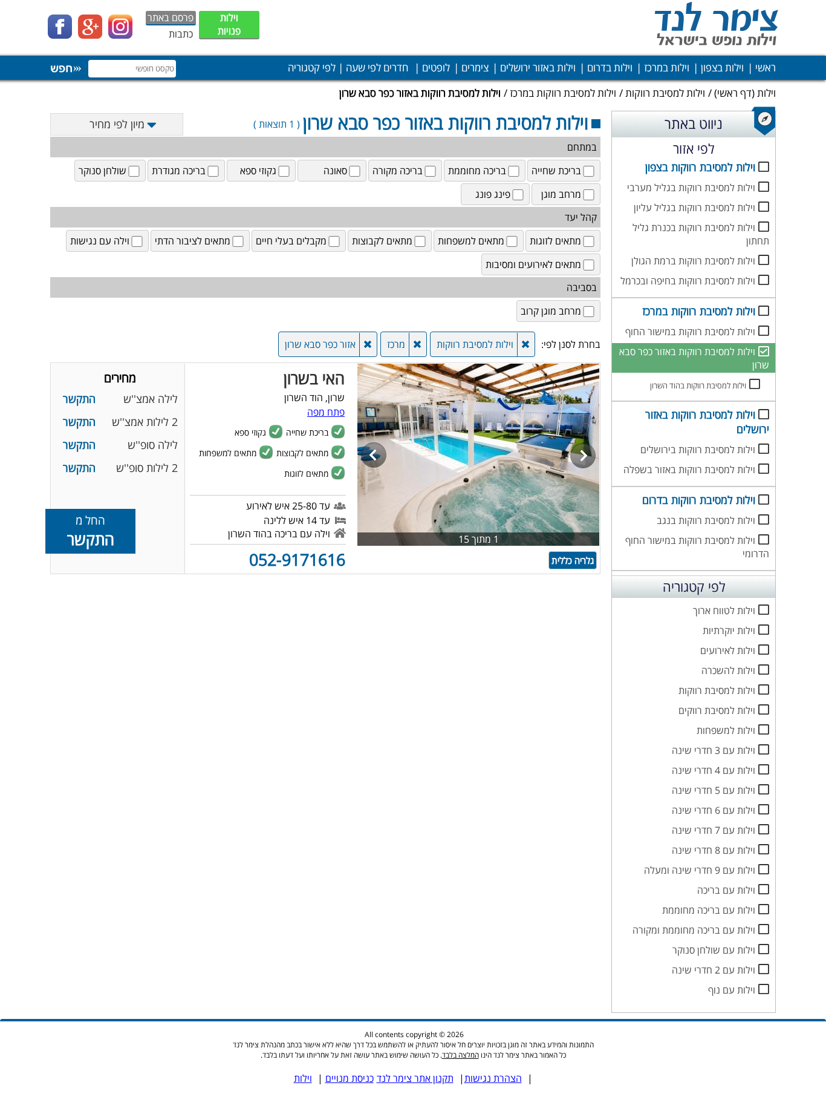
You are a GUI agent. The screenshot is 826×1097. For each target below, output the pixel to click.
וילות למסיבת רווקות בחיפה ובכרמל (687, 280)
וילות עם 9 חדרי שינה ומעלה (699, 870)
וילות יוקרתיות (729, 630)
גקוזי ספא (258, 170)
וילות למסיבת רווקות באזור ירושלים (707, 421)
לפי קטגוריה (312, 67)
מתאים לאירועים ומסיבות (533, 264)
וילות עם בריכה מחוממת (708, 910)
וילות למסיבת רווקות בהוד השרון (698, 385)
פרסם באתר (170, 17)
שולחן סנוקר (102, 170)
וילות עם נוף (731, 990)
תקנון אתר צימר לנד (415, 1078)
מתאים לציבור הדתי (192, 240)
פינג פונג (492, 194)
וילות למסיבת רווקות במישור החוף (690, 331)
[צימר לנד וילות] (714, 45)
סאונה (335, 170)
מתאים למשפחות (471, 240)
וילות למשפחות (726, 730)
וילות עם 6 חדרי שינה (713, 810)
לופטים (436, 67)
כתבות (181, 34)
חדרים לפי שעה (377, 67)
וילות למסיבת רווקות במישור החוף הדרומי (697, 547)
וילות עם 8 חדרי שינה (713, 850)
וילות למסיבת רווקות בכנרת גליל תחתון (701, 234)
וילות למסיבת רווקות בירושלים (697, 449)
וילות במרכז (666, 67)
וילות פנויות (229, 24)
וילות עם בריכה (726, 890)
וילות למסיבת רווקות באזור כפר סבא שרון (694, 358)
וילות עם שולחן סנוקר (713, 950)
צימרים (475, 67)
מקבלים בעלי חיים (291, 240)
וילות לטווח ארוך (724, 610)
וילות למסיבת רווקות (665, 93)
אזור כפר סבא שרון (320, 344)
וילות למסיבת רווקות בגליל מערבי (691, 187)
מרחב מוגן (561, 194)
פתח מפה (326, 412)
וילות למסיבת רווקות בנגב (706, 520)
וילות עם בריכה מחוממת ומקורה (694, 930)
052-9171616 (297, 559)
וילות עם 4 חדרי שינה (713, 770)
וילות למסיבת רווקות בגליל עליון (694, 207)
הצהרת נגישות (493, 1078)
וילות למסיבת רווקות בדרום (698, 500)
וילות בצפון (722, 67)
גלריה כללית (572, 560)
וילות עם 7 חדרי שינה (713, 830)
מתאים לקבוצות (382, 240)
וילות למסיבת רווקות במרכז (563, 93)
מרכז (396, 344)
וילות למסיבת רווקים (716, 710)
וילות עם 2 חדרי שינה (713, 970)
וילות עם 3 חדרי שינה (713, 750)
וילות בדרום (610, 67)
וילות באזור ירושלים (538, 67)
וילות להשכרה (728, 670)
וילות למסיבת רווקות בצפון (700, 167)
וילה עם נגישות (99, 240)
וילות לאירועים (727, 650)
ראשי (765, 67)
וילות (766, 93)
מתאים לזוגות (555, 240)
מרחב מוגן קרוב (551, 311)
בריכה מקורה (397, 170)
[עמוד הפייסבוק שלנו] (63, 35)
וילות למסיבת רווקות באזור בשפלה (689, 469)
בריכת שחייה (556, 170)
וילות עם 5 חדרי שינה (713, 790)
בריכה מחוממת (477, 170)
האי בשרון (314, 378)
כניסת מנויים (349, 1078)
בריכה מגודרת (179, 170)
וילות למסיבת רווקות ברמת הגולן (693, 260)
